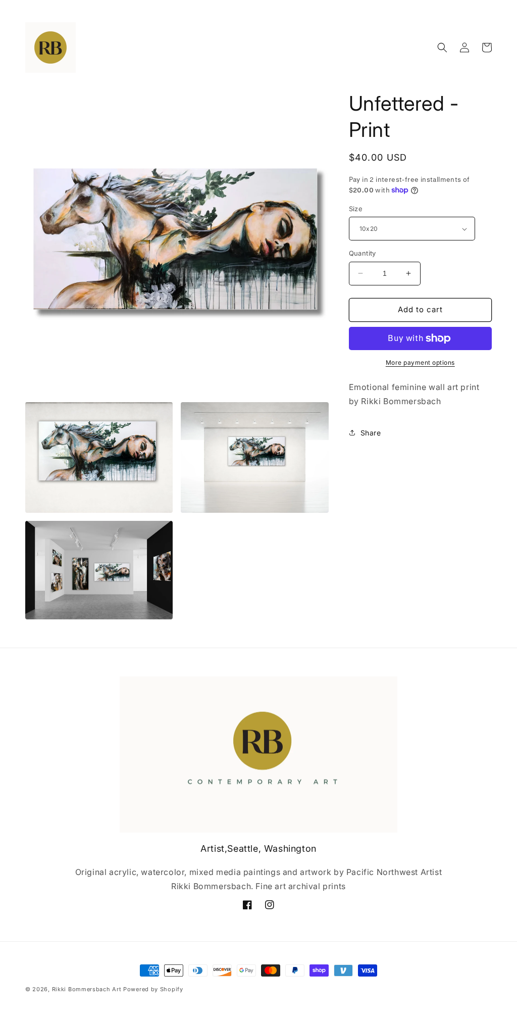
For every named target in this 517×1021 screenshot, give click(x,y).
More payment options (420, 362)
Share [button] (370, 432)
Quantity (362, 253)
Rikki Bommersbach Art (87, 989)
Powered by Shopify (153, 989)
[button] (442, 47)
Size (356, 209)
